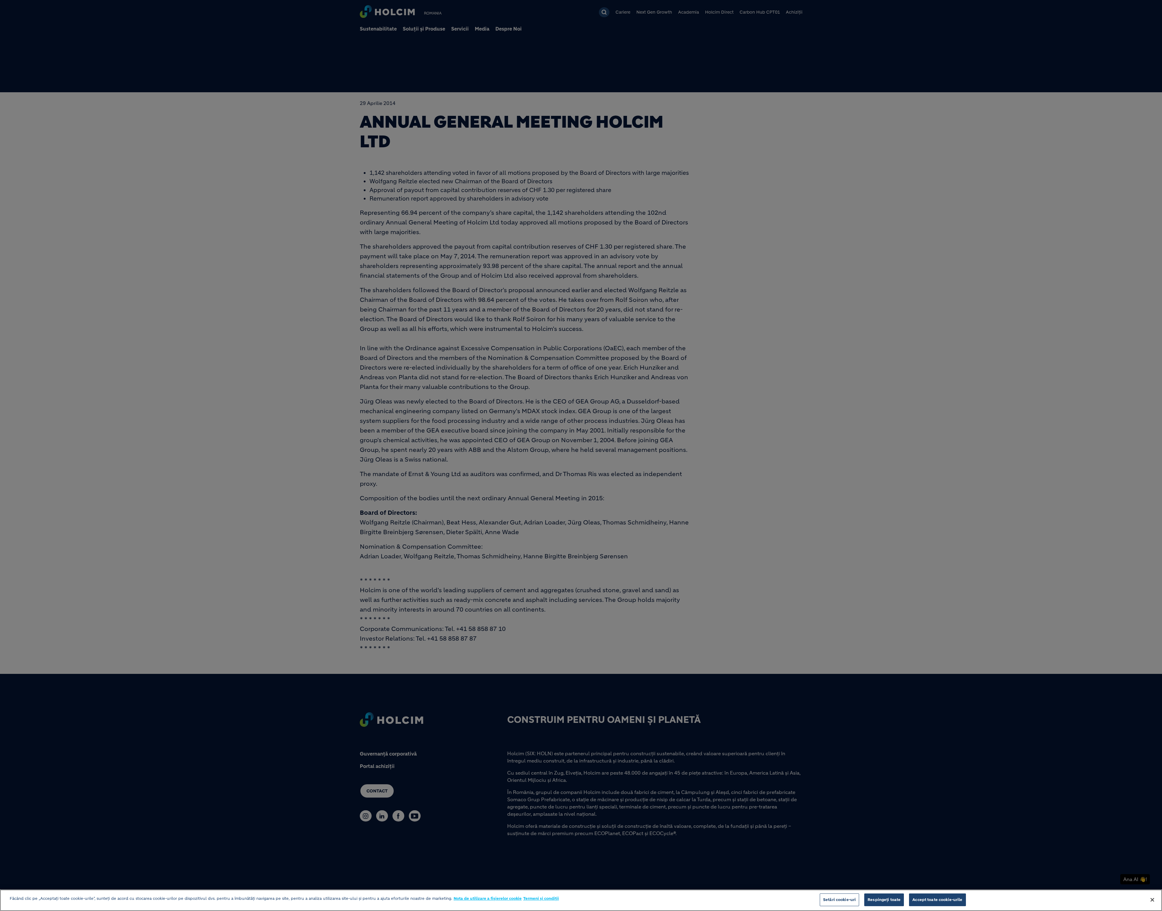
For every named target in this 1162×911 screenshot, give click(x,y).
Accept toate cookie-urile (937, 899)
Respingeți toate (884, 899)
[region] (581, 900)
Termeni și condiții (541, 898)
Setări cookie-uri (839, 899)
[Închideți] (1152, 899)
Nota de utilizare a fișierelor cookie (488, 898)
